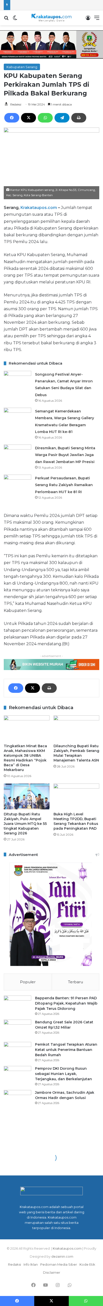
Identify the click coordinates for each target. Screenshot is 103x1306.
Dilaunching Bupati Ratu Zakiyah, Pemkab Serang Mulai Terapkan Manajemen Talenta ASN (76, 753)
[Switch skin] (15, 19)
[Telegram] (62, 118)
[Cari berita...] (6, 19)
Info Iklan (31, 1264)
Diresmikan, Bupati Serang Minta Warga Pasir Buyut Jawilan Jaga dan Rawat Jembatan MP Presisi (65, 455)
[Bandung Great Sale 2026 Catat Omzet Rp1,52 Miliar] (17, 1029)
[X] (28, 118)
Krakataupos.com (38, 207)
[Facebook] (11, 118)
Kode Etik (87, 1264)
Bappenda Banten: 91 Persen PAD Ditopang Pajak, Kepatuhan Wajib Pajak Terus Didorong (66, 1003)
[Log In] (88, 19)
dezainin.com (62, 1256)
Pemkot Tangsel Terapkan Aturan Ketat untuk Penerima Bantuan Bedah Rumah (66, 1049)
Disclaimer (51, 1272)
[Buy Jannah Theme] (51, 44)
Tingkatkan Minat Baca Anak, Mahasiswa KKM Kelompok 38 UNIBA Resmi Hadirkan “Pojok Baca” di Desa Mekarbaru (25, 758)
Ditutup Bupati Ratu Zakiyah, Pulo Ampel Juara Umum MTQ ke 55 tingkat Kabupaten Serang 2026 (25, 823)
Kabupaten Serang (21, 67)
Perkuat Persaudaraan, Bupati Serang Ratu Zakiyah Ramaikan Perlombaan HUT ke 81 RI (64, 485)
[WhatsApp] (45, 118)
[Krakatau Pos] (52, 18)
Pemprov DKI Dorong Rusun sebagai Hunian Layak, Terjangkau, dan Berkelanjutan (63, 1073)
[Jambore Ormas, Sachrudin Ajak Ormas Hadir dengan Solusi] (17, 1099)
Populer (28, 982)
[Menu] (96, 19)
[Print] (78, 118)
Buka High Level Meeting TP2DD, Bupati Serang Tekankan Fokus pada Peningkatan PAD (76, 821)
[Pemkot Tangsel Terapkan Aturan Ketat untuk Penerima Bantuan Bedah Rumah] (17, 1051)
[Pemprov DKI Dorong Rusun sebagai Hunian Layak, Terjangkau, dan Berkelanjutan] (17, 1075)
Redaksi (15, 104)
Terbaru (75, 982)
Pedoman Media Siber (58, 1264)
